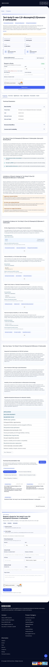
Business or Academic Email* (9, 76)
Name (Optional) (7, 72)
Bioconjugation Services (30, 633)
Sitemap (3, 651)
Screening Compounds (30, 617)
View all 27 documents (40, 506)
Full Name (6, 557)
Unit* (26, 66)
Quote (37, 95)
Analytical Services (29, 631)
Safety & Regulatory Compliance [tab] (10, 478)
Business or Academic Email (9, 551)
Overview (10, 95)
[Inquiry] (45, 655)
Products (8, 11)
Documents (32, 95)
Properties (5, 95)
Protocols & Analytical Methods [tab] (24, 471)
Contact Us (4, 649)
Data (21, 95)
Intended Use (6, 566)
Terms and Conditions (6, 654)
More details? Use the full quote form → (24, 89)
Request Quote (24, 87)
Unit (26, 542)
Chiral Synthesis (28, 635)
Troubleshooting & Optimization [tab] (10, 474)
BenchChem (5, 3)
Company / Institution (29, 551)
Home (2, 11)
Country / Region (28, 557)
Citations (3, 640)
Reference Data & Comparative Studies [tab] (27, 474)
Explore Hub (42, 462)
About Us (3, 647)
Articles (3, 642)
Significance (16, 95)
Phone (26, 566)
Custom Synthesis (29, 629)
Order (3, 645)
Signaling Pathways (29, 624)
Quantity (6, 542)
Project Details (7, 572)
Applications (26, 95)
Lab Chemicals (28, 620)
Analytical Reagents (29, 622)
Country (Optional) (28, 72)
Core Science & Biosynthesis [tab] (10, 471)
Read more (4, 31)
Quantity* (5, 66)
